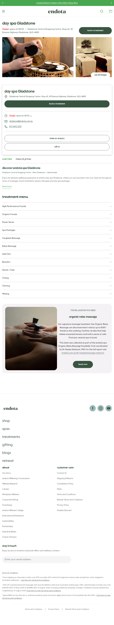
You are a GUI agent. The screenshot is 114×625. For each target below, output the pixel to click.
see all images (100, 75)
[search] (102, 11)
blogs (6, 453)
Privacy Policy (63, 505)
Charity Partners (9, 537)
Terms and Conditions (66, 494)
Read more (7, 187)
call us (57, 147)
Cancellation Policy (65, 484)
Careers (5, 489)
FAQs (59, 489)
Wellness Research (10, 484)
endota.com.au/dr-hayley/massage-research (83, 353)
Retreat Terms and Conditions (70, 500)
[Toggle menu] (3, 11)
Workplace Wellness (10, 494)
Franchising (7, 505)
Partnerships (7, 526)
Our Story (6, 473)
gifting (7, 445)
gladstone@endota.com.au (21, 121)
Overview (7, 159)
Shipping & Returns (65, 478)
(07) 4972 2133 (15, 127)
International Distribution (13, 516)
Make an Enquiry (57, 138)
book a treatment (95, 31)
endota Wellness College (12, 510)
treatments (11, 437)
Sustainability (8, 521)
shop (6, 421)
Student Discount (64, 510)
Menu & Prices (23, 159)
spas (6, 429)
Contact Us (61, 473)
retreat (8, 461)
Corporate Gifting (10, 500)
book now (83, 364)
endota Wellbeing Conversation (16, 478)
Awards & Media (9, 532)
